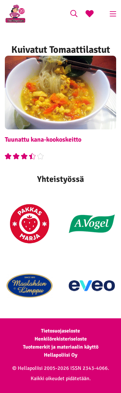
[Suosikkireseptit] (90, 14)
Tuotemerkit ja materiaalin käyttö (60, 347)
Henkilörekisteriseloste (61, 339)
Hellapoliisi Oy (60, 355)
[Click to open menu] (113, 13)
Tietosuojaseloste (60, 331)
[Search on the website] (73, 14)
